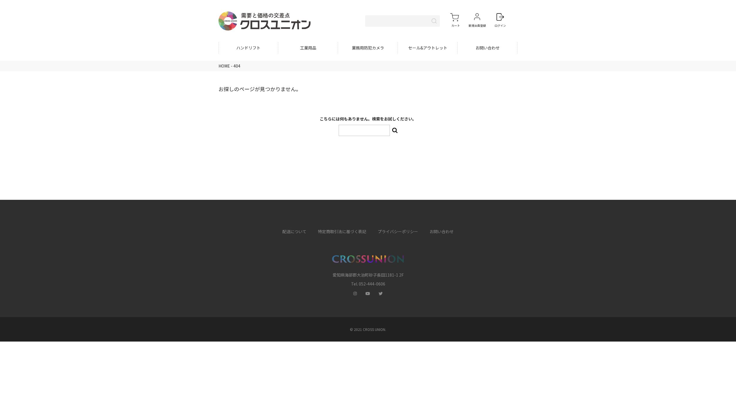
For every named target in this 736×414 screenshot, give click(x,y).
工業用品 (308, 48)
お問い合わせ (488, 48)
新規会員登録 (477, 25)
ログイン (500, 25)
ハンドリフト (248, 48)
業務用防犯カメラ (368, 48)
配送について (294, 231)
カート (455, 25)
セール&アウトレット (427, 48)
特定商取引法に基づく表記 (342, 231)
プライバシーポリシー (398, 231)
